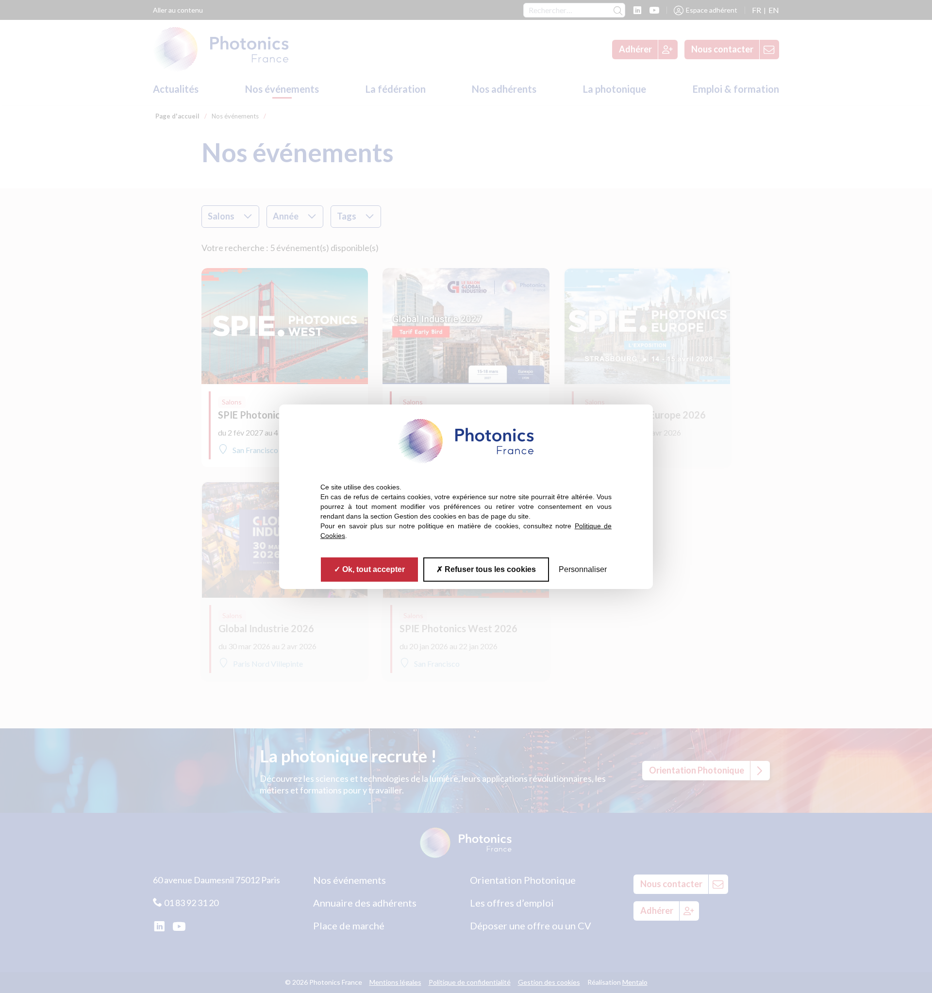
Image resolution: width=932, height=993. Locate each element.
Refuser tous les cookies (489, 569)
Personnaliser (583, 569)
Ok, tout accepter (372, 569)
